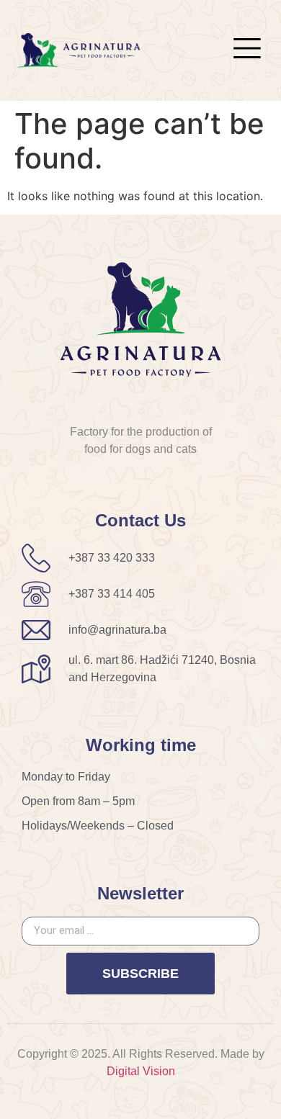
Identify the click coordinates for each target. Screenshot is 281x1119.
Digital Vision (141, 1071)
